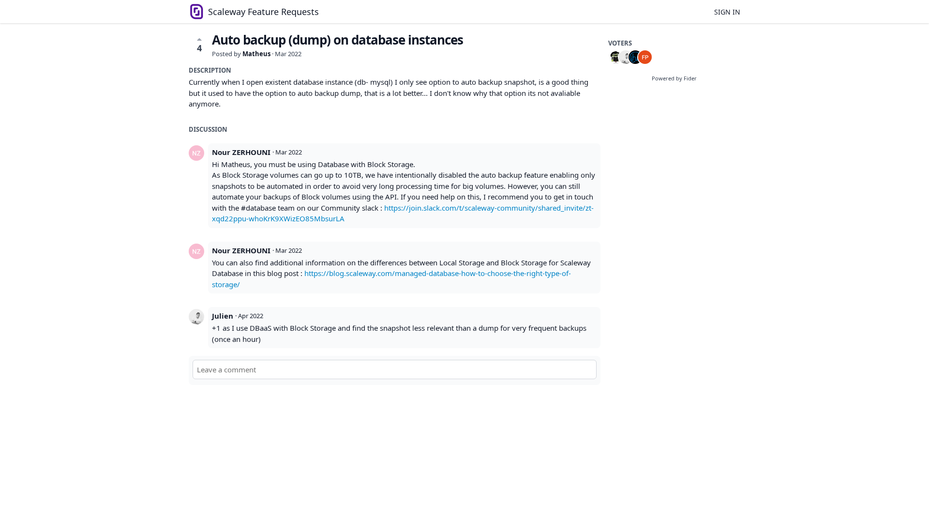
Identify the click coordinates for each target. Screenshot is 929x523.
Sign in (727, 11)
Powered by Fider (674, 78)
